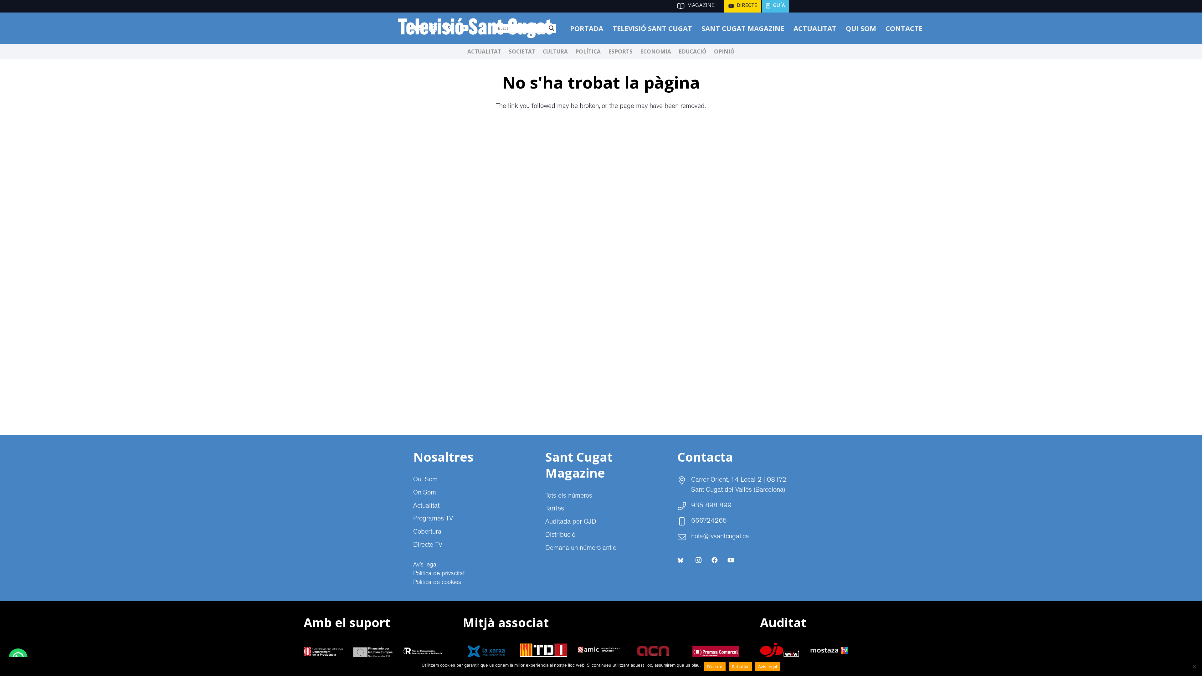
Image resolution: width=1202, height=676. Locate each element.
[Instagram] (698, 560)
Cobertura (427, 532)
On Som (424, 493)
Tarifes (554, 509)
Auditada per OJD (570, 522)
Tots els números (568, 496)
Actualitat (426, 506)
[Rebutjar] (1194, 666)
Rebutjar (740, 666)
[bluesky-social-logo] (680, 560)
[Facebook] (714, 560)
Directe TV (427, 545)
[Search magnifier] (551, 28)
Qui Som (425, 480)
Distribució (560, 535)
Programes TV (433, 519)
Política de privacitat (439, 574)
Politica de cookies (437, 583)
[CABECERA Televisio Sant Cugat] (478, 28)
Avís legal (425, 565)
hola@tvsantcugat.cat (721, 537)
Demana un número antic (580, 548)
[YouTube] (731, 560)
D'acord (714, 666)
